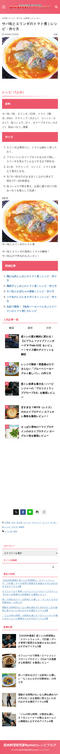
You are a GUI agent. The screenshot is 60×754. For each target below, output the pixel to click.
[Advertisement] (30, 474)
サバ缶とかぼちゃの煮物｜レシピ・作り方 (30, 291)
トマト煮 (8, 531)
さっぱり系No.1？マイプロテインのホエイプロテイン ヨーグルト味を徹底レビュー (37, 431)
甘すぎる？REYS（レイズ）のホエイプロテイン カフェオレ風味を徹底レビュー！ (37, 412)
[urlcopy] (44, 512)
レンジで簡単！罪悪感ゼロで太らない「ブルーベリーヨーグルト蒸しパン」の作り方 (37, 369)
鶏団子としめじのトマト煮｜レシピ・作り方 (32, 285)
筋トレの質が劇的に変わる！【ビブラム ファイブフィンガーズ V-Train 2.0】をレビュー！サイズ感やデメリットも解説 (37, 345)
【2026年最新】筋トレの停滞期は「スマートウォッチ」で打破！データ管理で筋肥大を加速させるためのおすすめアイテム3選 (30, 583)
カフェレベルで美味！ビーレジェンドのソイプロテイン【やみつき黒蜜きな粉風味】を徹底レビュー (30, 593)
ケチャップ (36, 522)
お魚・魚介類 (16, 522)
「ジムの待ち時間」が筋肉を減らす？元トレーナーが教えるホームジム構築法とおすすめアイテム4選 (30, 617)
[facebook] (23, 512)
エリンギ (27, 522)
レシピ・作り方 (11, 527)
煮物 (15, 531)
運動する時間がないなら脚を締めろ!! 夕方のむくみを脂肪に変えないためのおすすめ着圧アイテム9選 (29, 609)
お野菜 (7, 522)
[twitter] (16, 512)
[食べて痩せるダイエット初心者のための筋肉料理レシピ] (30, 7)
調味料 (21, 527)
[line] (30, 512)
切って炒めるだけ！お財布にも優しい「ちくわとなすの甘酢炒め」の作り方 (30, 601)
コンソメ (45, 522)
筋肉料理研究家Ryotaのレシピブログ (30, 745)
